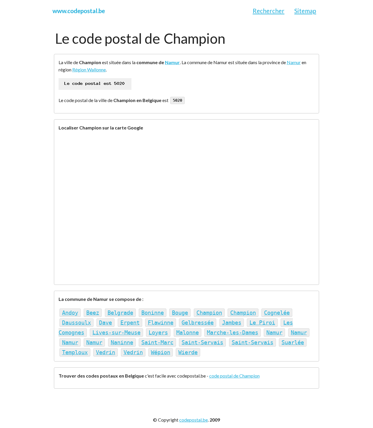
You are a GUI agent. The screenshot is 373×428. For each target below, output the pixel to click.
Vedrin (105, 352)
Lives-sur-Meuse (116, 332)
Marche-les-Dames (232, 332)
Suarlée (292, 342)
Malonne (187, 332)
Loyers (158, 332)
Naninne (122, 342)
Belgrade (120, 313)
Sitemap (305, 10)
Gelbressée (198, 323)
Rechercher (268, 10)
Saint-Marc (157, 342)
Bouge (180, 313)
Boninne (152, 313)
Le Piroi (262, 323)
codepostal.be (193, 419)
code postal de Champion (234, 375)
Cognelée (277, 313)
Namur (172, 62)
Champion (209, 313)
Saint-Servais (202, 342)
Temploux (75, 352)
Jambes (231, 323)
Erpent (130, 323)
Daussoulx (76, 323)
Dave (105, 323)
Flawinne (160, 323)
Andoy (70, 313)
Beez (92, 313)
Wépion (160, 352)
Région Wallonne (89, 69)
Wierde (188, 352)
